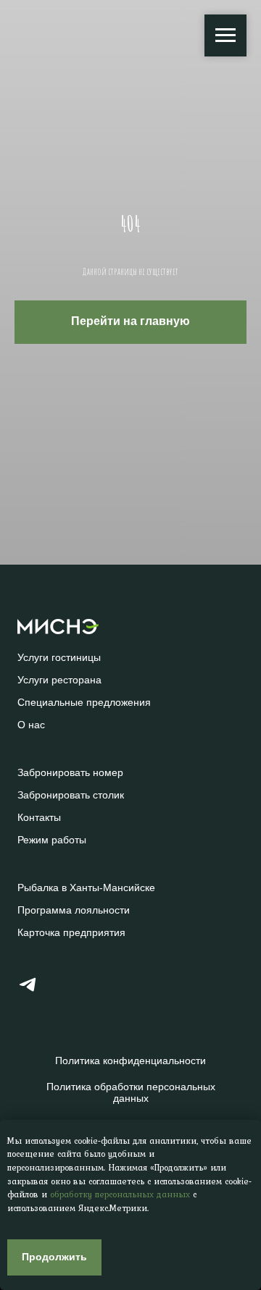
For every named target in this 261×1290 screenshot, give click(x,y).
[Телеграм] (27, 991)
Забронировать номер (70, 772)
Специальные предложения (84, 702)
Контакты (39, 817)
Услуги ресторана (59, 680)
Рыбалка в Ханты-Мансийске (86, 887)
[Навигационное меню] (225, 35)
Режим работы (51, 840)
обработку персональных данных (120, 1194)
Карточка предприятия (71, 932)
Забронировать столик (70, 795)
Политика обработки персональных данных (130, 1092)
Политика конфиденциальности (130, 1060)
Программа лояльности (73, 910)
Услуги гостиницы (59, 657)
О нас (31, 724)
